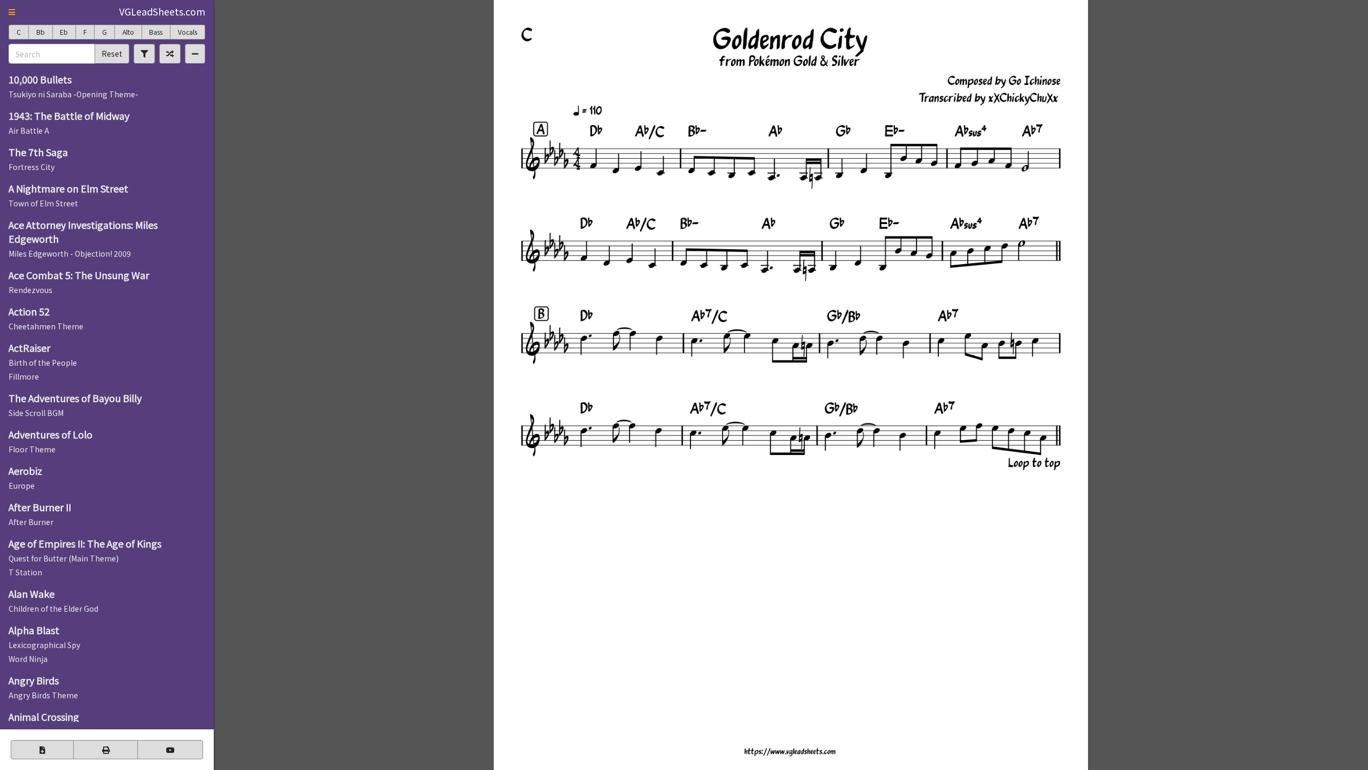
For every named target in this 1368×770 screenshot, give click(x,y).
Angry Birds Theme (43, 695)
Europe (22, 485)
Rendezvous (30, 289)
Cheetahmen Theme (46, 326)
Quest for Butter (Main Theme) (64, 558)
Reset (112, 53)
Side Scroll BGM (36, 412)
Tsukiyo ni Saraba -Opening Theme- (73, 94)
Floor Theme (32, 449)
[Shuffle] (170, 53)
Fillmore (24, 376)
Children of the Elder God (53, 608)
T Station (25, 572)
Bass (155, 32)
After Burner (31, 522)
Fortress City (32, 166)
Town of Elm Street (43, 203)
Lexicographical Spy (44, 645)
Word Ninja (28, 658)
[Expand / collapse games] (195, 53)
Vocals (187, 32)
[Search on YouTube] (170, 749)
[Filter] (144, 53)
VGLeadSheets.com (162, 11)
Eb (64, 32)
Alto (128, 32)
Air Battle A (29, 130)
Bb (40, 32)
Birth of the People (43, 362)
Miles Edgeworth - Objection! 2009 (70, 253)
